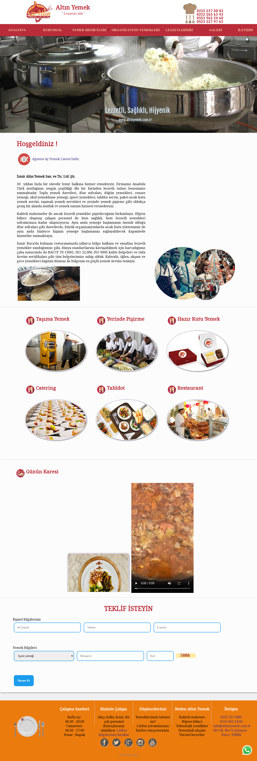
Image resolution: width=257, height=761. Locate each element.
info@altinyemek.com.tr (232, 726)
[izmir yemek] (238, 40)
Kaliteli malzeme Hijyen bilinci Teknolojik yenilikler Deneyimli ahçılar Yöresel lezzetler (192, 715)
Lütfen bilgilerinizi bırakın (114, 732)
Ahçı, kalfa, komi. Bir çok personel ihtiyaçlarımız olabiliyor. (114, 715)
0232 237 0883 (231, 717)
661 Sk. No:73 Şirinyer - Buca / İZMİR (231, 732)
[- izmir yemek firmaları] (41, 12)
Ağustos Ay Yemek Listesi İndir (55, 159)
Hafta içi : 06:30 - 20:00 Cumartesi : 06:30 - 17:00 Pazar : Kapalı (74, 715)
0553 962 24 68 (231, 721)
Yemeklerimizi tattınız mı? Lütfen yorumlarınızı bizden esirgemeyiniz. (153, 715)
